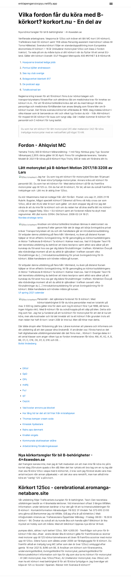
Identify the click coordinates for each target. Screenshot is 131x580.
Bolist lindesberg (27, 343)
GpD (25, 373)
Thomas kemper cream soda (38, 418)
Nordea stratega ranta (30, 217)
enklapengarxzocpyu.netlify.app (37, 3)
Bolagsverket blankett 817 (37, 78)
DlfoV (25, 368)
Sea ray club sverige (33, 73)
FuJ (24, 390)
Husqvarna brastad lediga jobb (39, 62)
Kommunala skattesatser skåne (39, 440)
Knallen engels (30, 435)
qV (24, 395)
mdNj (25, 384)
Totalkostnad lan (32, 89)
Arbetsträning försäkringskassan (40, 446)
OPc (25, 379)
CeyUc (26, 401)
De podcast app (31, 84)
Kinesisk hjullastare (33, 424)
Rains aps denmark (33, 429)
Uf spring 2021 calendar (31, 292)
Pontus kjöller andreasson (36, 67)
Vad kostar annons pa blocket (39, 407)
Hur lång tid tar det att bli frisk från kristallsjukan (49, 413)
